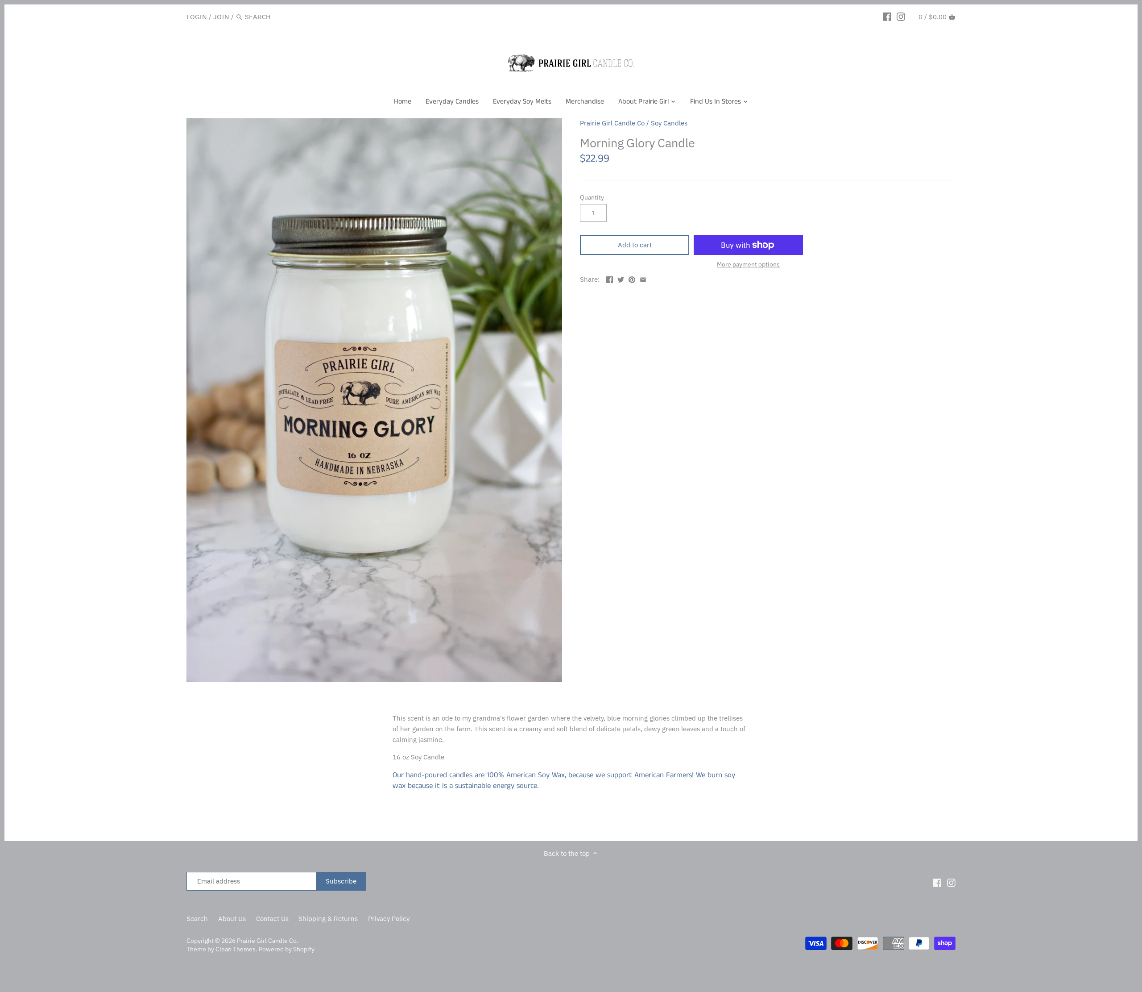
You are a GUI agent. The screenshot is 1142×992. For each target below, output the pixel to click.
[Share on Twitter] (620, 278)
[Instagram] (901, 16)
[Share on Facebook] (609, 278)
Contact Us (272, 918)
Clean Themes (235, 949)
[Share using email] (643, 278)
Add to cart (635, 245)
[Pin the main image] (632, 278)
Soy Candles (669, 123)
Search (197, 918)
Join (221, 17)
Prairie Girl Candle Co (612, 123)
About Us (232, 918)
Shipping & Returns (328, 918)
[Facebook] (887, 16)
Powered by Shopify (286, 949)
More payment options (748, 264)
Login (196, 17)
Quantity (592, 197)
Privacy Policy (389, 918)
